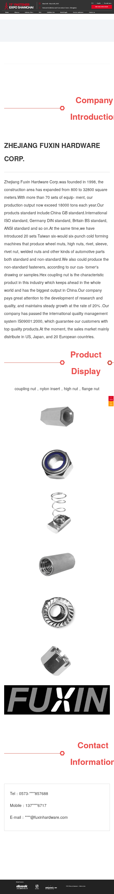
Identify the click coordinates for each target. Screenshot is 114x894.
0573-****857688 (33, 793)
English (98, 3)
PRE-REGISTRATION (101, 6)
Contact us (92, 12)
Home (7, 12)
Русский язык (108, 3)
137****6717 (35, 805)
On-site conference (78, 12)
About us (16, 12)
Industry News (29, 12)
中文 (92, 3)
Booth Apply (63, 12)
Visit (40, 12)
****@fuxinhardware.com (46, 817)
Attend (111, 399)
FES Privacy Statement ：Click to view (76, 886)
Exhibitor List (51, 12)
